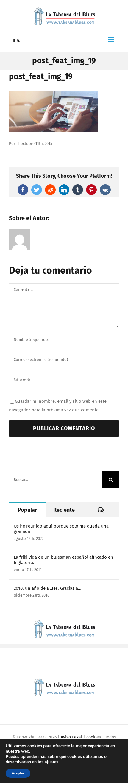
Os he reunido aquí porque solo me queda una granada (61, 528)
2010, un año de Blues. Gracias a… (47, 588)
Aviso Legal (71, 737)
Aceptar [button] (18, 773)
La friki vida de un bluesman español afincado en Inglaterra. (63, 559)
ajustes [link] (51, 762)
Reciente (64, 510)
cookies (93, 737)
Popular (27, 510)
